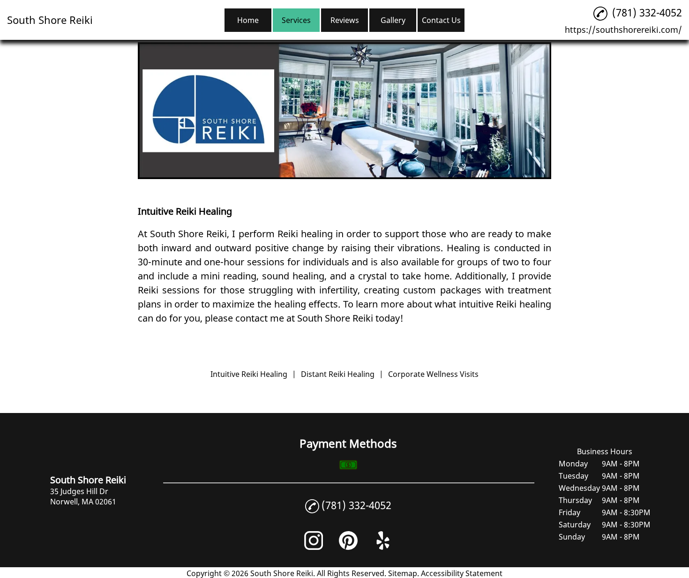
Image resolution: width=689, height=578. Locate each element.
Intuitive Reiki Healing (248, 374)
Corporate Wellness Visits (433, 374)
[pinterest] (348, 547)
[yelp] (383, 547)
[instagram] (313, 547)
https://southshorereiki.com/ (623, 29)
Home (248, 20)
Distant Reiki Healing (337, 374)
